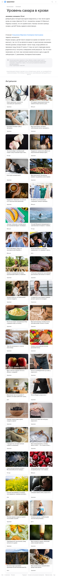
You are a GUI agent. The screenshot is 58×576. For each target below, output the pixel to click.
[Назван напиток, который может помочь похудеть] (17, 292)
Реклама (13, 574)
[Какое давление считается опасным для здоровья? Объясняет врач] (17, 96)
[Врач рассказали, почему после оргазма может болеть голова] (41, 316)
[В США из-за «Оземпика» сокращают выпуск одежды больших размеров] (41, 194)
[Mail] (5, 2)
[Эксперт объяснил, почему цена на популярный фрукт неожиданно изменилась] (17, 219)
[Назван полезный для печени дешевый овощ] (41, 341)
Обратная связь (48, 574)
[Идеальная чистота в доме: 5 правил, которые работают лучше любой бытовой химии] (17, 389)
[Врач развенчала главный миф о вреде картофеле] (41, 560)
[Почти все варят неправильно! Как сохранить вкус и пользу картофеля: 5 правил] (17, 316)
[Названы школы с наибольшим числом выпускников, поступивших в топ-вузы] (41, 511)
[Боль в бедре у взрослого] (41, 389)
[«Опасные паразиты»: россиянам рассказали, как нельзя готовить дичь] (41, 267)
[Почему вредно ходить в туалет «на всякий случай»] (17, 511)
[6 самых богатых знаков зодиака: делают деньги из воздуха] (41, 292)
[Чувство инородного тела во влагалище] (17, 341)
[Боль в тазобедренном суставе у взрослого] (41, 365)
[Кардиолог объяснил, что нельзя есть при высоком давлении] (17, 194)
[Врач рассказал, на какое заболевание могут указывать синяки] (41, 121)
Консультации (10, 6)
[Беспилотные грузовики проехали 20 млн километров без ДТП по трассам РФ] (17, 560)
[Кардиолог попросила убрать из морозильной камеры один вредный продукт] (41, 145)
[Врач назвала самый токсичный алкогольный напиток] (41, 536)
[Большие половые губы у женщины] (17, 121)
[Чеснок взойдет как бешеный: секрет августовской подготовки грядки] (17, 145)
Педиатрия (18, 6)
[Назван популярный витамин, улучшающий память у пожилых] (17, 267)
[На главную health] (10, 2)
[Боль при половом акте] (17, 170)
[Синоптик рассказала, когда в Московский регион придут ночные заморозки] (17, 463)
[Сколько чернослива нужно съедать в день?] (17, 414)
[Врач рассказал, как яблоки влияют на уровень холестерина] (41, 170)
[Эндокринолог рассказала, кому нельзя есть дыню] (17, 536)
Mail (2, 574)
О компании (7, 574)
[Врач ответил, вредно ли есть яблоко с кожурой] (17, 365)
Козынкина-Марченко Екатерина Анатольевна (27, 35)
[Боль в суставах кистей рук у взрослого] (41, 414)
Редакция (24, 574)
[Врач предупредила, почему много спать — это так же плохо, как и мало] (41, 438)
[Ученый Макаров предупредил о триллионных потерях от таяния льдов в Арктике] (41, 219)
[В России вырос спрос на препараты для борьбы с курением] (17, 243)
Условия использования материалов (36, 574)
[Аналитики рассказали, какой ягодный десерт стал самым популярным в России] (41, 463)
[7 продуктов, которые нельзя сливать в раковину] (17, 438)
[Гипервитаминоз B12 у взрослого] (41, 487)
